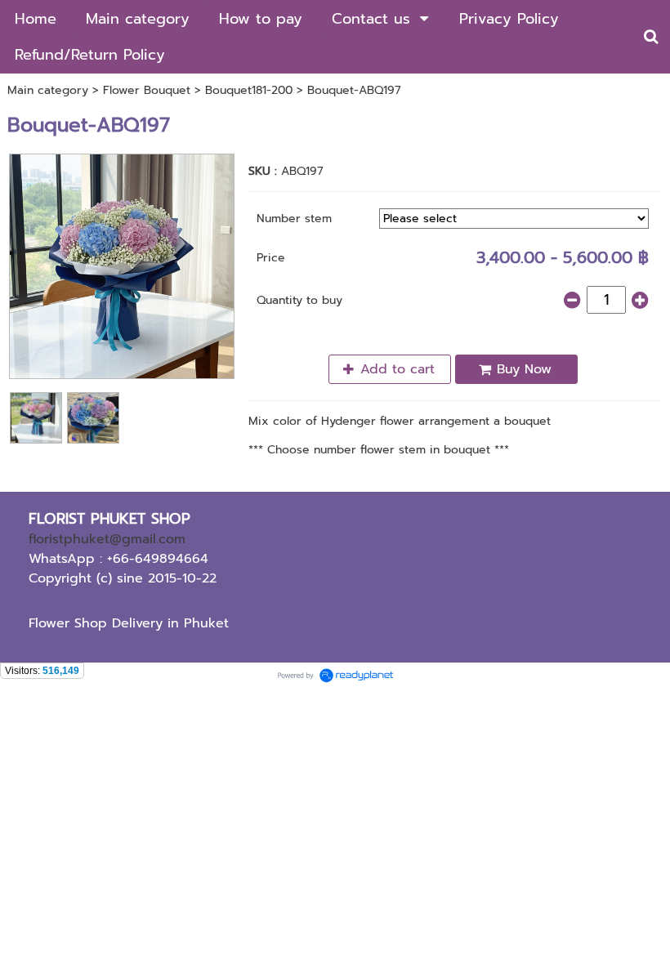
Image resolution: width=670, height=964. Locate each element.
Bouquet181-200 (249, 90)
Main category (47, 90)
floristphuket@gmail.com (107, 539)
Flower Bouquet (146, 90)
